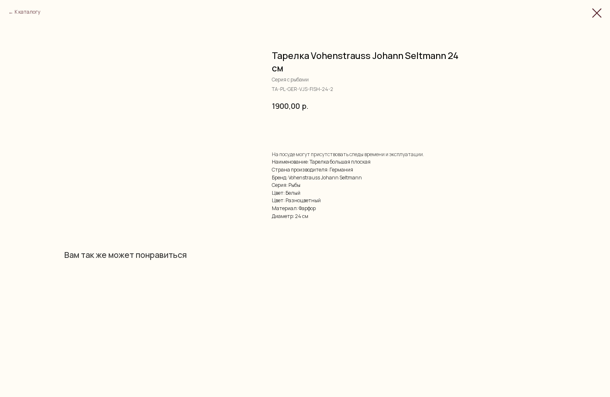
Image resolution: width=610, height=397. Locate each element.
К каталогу (27, 11)
